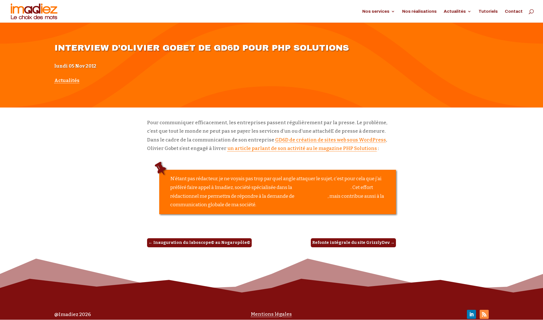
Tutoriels (488, 11)
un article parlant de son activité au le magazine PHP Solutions (302, 148)
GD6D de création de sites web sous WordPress (330, 140)
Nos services (375, 11)
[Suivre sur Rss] (484, 314)
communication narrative (322, 187)
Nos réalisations (419, 11)
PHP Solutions (311, 196)
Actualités (455, 11)
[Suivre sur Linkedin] (471, 314)
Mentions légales (271, 314)
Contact (514, 11)
